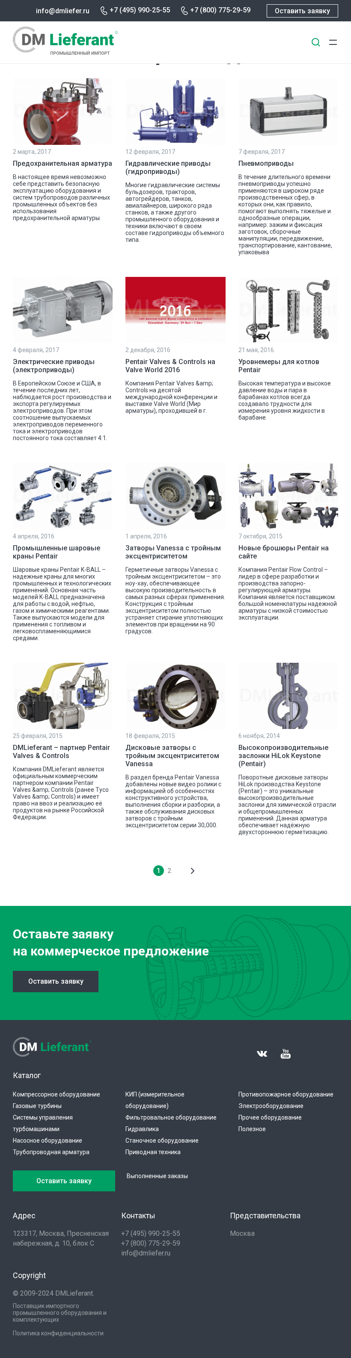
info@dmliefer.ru (62, 11)
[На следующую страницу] (192, 870)
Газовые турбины (37, 1105)
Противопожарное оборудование (285, 1094)
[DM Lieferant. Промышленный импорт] (65, 52)
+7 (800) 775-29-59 (220, 10)
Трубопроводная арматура (51, 1152)
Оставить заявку (302, 11)
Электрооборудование (270, 1105)
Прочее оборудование (270, 1117)
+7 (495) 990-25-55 (140, 10)
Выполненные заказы (157, 1176)
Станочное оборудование (162, 1140)
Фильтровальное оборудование (171, 1117)
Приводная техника (153, 1152)
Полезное (252, 1129)
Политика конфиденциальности (58, 1333)
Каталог (27, 1075)
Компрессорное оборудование (56, 1094)
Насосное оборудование (47, 1140)
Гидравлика (142, 1129)
